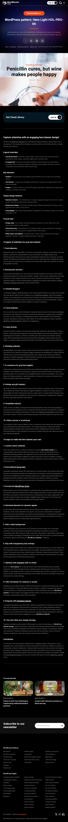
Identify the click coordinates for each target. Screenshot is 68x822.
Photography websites (51, 791)
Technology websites (51, 799)
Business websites (29, 785)
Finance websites (29, 804)
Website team (49, 757)
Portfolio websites (50, 793)
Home (7, 46)
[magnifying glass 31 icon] (36, 41)
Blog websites (7, 793)
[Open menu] (64, 3)
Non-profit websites (50, 788)
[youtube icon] (59, 814)
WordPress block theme (46, 412)
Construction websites (30, 788)
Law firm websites (50, 785)
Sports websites (49, 796)
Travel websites (49, 804)
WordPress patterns (23, 46)
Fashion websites (29, 802)
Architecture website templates (33, 780)
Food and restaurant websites (53, 777)
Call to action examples (9, 759)
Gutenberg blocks (24, 601)
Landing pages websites (10, 780)
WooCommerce (49, 762)
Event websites (28, 799)
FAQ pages (6, 796)
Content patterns (50, 754)
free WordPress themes (13, 655)
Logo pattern (28, 754)
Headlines (6, 765)
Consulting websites (30, 791)
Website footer (7, 762)
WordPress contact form (52, 751)
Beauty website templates (31, 782)
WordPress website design (11, 321)
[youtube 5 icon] (42, 41)
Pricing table (27, 762)
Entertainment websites (31, 796)
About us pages (7, 785)
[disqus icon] (31, 41)
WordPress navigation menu (12, 283)
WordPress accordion (9, 754)
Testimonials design (50, 759)
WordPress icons (22, 486)
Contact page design (9, 788)
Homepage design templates (11, 777)
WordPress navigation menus (32, 757)
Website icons (7, 768)
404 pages (6, 782)
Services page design (9, 791)
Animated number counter (31, 759)
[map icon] (63, 814)
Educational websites (30, 793)
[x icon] (25, 41)
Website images (28, 751)
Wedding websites (50, 807)
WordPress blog (7, 757)
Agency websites (29, 777)
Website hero (33, 46)
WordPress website (17, 142)
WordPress (13, 46)
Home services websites (52, 782)
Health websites (49, 780)
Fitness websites (29, 807)
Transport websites (50, 802)
